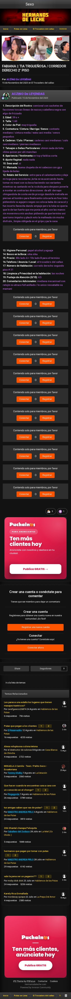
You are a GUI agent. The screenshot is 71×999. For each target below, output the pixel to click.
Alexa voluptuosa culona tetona (21, 746)
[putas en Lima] (35, 17)
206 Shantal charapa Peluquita (20, 828)
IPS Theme (18, 981)
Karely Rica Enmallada (16, 893)
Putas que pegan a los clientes (20, 725)
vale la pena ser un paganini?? (20, 876)
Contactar (42, 981)
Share (17, 668)
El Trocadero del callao (42, 82)
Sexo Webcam (29, 5)
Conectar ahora (36, 647)
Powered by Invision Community (35, 987)
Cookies (54, 981)
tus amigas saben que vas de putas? (23, 807)
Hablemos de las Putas (44, 794)
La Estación (41, 773)
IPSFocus (31, 981)
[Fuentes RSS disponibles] (66, 995)
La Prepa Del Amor (46, 897)
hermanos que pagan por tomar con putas (26, 851)
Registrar (47, 236)
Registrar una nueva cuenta (35, 627)
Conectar (24, 236)
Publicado (30, 98)
